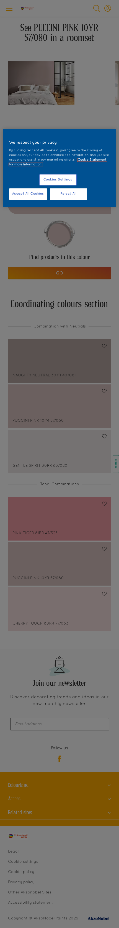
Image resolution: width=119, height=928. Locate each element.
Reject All (69, 194)
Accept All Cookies (28, 194)
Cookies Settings (58, 179)
